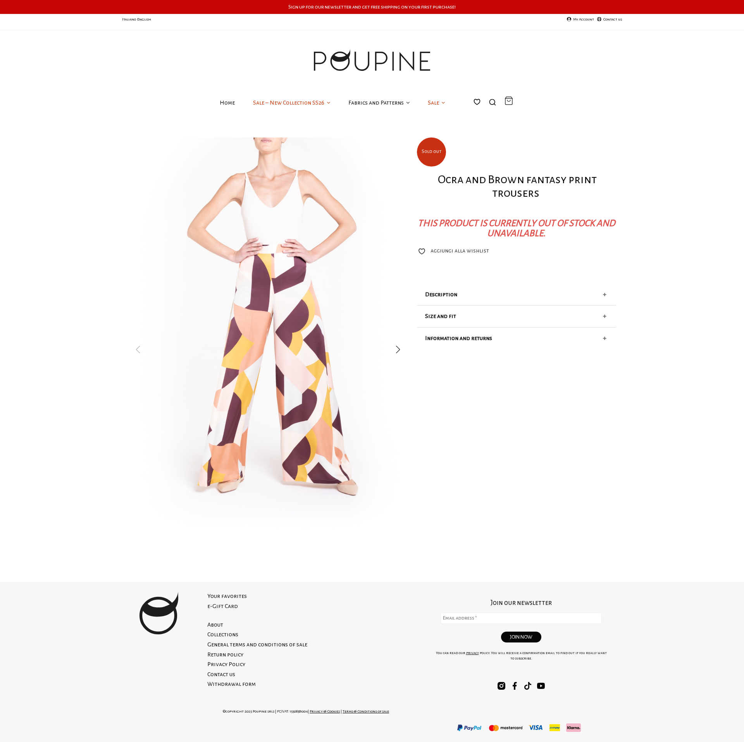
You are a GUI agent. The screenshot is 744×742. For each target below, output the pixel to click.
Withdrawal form (231, 684)
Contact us (221, 674)
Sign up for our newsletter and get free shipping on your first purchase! (372, 7)
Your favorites (481, 111)
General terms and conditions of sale (257, 644)
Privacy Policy (226, 664)
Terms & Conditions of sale (366, 711)
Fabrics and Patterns (376, 103)
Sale (434, 103)
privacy (472, 653)
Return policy (225, 654)
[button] (398, 350)
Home (227, 103)
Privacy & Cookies (325, 711)
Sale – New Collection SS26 (289, 103)
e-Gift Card (222, 606)
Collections (222, 634)
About (215, 625)
